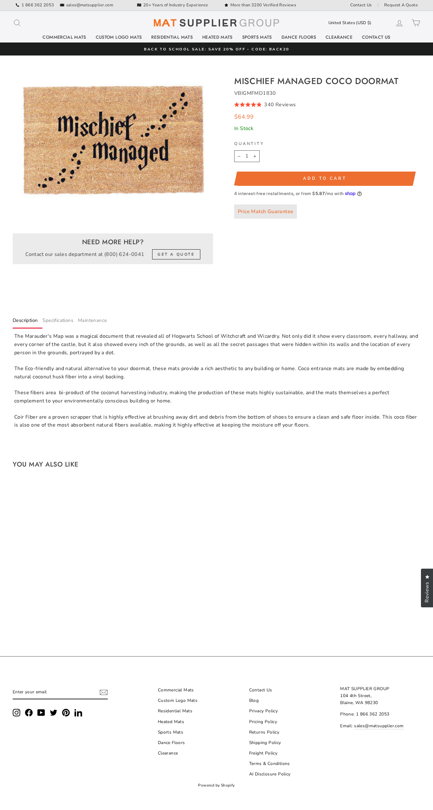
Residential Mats (172, 37)
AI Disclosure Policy (270, 774)
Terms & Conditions (269, 764)
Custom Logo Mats (119, 37)
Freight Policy (263, 753)
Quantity (249, 144)
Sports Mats (257, 37)
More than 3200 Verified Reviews (263, 5)
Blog (254, 700)
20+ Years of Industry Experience (175, 5)
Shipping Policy (265, 743)
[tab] (27, 322)
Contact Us (361, 5)
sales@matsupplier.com (89, 5)
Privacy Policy (263, 711)
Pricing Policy (263, 722)
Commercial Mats (64, 37)
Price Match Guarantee (265, 211)
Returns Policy (264, 732)
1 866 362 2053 (38, 5)
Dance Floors (298, 37)
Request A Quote (401, 5)
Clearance (339, 37)
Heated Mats (217, 37)
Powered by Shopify (216, 785)
